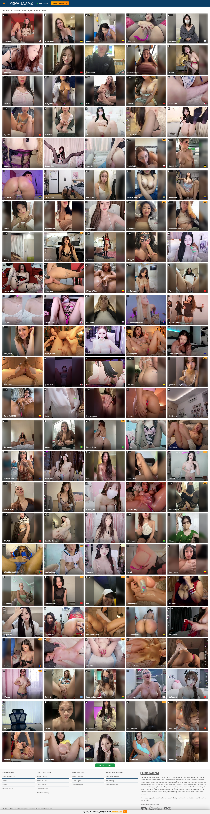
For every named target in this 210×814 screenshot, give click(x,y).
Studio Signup (76, 780)
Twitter (4, 780)
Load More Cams (105, 765)
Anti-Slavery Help (43, 793)
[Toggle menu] (4, 3)
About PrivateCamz (9, 776)
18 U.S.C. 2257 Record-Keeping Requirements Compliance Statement (27, 809)
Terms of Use (42, 780)
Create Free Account (60, 3)
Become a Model (77, 776)
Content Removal (112, 784)
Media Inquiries (7, 789)
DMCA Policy (42, 784)
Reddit (4, 784)
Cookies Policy (42, 789)
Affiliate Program (77, 784)
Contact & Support (112, 776)
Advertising (110, 780)
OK (125, 812)
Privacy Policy (42, 776)
